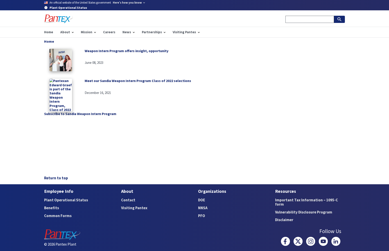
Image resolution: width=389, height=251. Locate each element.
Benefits (51, 207)
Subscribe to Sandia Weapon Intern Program (80, 113)
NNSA (203, 207)
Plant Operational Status (66, 200)
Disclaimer (284, 219)
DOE (201, 200)
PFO (201, 215)
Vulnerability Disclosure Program (303, 212)
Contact (128, 200)
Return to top (56, 177)
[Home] (58, 19)
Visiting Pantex (134, 207)
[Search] (339, 19)
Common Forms (58, 215)
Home (49, 41)
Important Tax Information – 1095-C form (306, 202)
